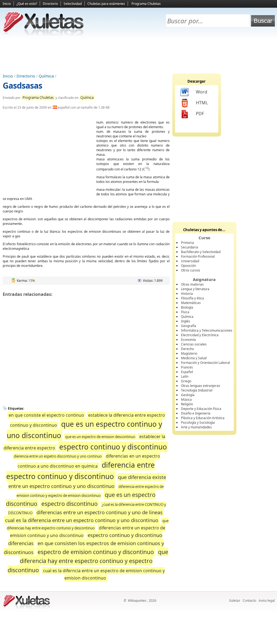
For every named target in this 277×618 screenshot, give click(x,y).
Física (185, 312)
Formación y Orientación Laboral (205, 362)
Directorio (50, 3)
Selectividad (73, 3)
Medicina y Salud (193, 358)
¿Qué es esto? (27, 3)
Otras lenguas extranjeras (200, 385)
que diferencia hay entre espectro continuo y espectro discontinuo (88, 561)
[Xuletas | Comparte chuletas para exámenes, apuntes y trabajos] (43, 34)
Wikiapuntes (137, 600)
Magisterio (189, 353)
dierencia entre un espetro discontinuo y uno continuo (58, 456)
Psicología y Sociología (198, 422)
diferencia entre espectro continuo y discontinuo (80, 470)
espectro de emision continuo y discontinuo (96, 552)
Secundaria (189, 247)
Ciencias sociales (194, 344)
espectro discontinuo (69, 503)
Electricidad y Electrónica (200, 335)
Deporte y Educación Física (201, 408)
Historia (187, 293)
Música (186, 399)
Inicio (7, 3)
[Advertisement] (138, 54)
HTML (202, 103)
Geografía (188, 325)
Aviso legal (267, 600)
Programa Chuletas (146, 3)
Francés (187, 367)
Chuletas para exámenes (106, 3)
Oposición (188, 265)
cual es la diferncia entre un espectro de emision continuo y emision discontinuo (104, 574)
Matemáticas (191, 302)
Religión (187, 404)
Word (201, 92)
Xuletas (234, 600)
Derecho (187, 349)
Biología (187, 307)
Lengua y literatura (195, 289)
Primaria (187, 242)
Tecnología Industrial (196, 390)
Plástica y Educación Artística (203, 418)
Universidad (190, 261)
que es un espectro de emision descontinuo (100, 436)
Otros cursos (190, 270)
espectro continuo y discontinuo (113, 447)
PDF (200, 114)
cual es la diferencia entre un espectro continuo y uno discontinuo (81, 520)
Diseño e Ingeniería (195, 413)
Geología (187, 395)
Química (46, 76)
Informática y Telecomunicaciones (206, 330)
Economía (188, 339)
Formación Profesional (198, 256)
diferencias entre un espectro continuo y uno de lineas (100, 512)
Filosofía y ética (192, 298)
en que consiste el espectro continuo (46, 415)
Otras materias (192, 284)
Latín (184, 376)
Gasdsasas (22, 85)
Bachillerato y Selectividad (200, 252)
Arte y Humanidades (196, 427)
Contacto (249, 600)
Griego (186, 381)
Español (187, 372)
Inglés (185, 321)
